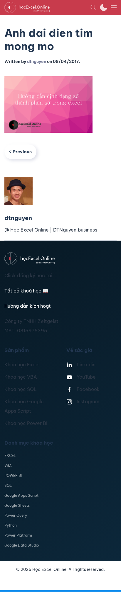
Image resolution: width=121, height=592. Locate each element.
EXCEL (10, 455)
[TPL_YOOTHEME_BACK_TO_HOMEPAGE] (47, 7)
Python (10, 525)
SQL (8, 485)
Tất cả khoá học (26, 291)
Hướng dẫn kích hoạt (27, 306)
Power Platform (18, 535)
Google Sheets (17, 505)
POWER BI (13, 475)
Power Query (15, 515)
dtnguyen (36, 61)
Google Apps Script (21, 495)
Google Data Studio (21, 545)
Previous (22, 151)
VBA (8, 465)
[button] (93, 7)
